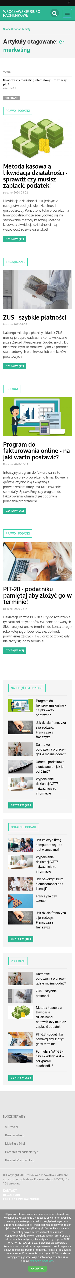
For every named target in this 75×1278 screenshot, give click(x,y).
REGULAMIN (11, 1195)
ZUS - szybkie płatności (34, 317)
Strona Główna (11, 29)
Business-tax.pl (15, 1135)
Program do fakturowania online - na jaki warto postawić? (36, 451)
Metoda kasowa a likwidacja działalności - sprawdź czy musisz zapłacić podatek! (35, 175)
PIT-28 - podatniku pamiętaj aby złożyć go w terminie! (37, 595)
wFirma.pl (11, 1127)
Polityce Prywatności (41, 1260)
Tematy (26, 29)
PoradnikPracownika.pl (20, 1160)
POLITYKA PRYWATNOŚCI (21, 1199)
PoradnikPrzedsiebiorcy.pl (22, 1152)
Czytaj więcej (15, 239)
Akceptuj (37, 1268)
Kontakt (10, 1190)
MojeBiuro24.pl (15, 1143)
